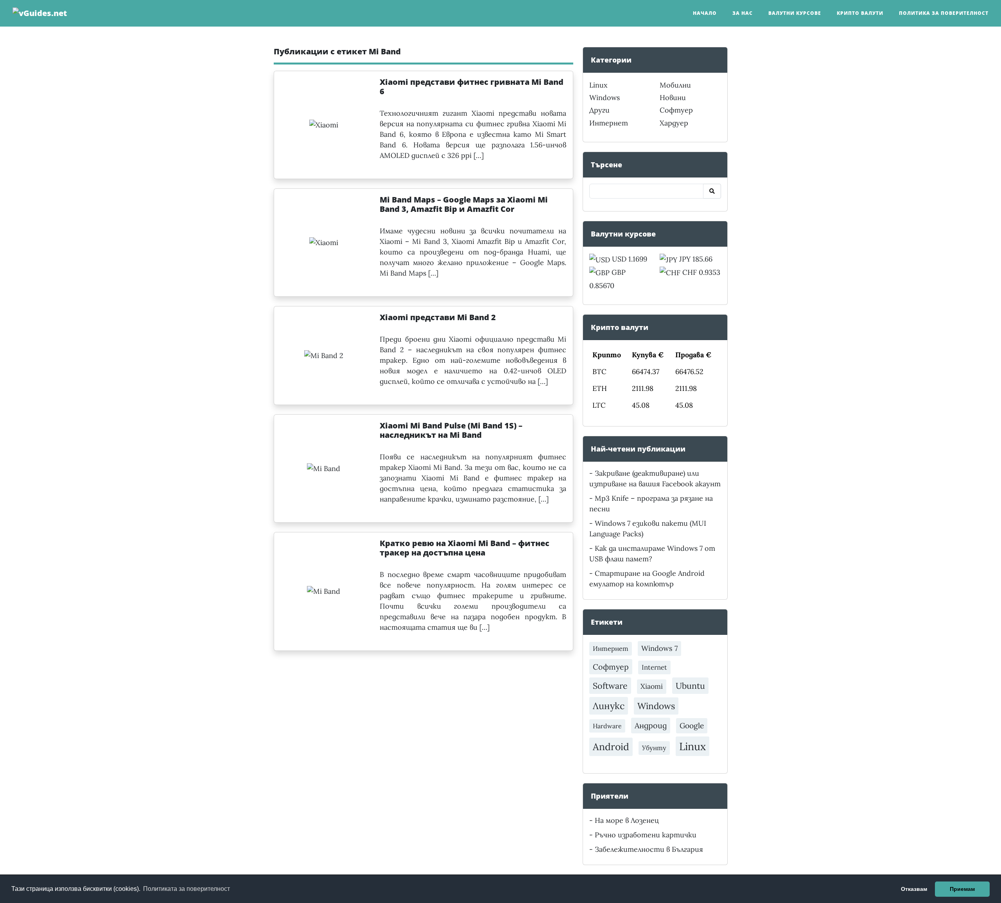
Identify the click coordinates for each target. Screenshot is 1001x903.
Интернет (608, 122)
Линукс (608, 705)
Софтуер (676, 110)
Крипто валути (860, 13)
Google (692, 725)
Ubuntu (690, 685)
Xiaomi (651, 686)
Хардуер (674, 122)
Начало (705, 13)
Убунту (654, 748)
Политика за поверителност (943, 13)
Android (611, 746)
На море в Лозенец (627, 820)
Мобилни (675, 85)
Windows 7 (659, 648)
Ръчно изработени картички (645, 834)
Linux (598, 85)
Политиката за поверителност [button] (186, 888)
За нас (742, 13)
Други (599, 110)
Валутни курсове (794, 13)
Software (610, 685)
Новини (673, 97)
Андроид (651, 725)
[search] (712, 191)
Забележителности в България (649, 849)
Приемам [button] (962, 889)
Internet (654, 667)
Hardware (607, 726)
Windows (604, 97)
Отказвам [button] (914, 889)
